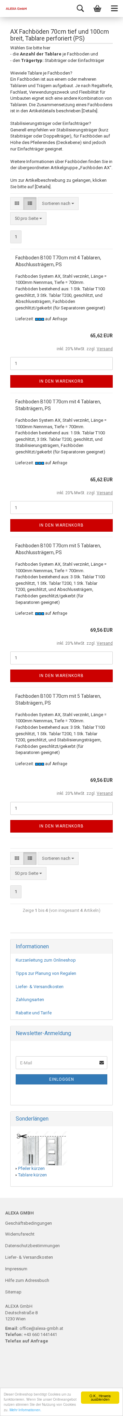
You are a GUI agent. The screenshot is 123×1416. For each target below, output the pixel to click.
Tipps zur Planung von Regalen (46, 973)
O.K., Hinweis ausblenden (100, 1397)
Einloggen (61, 1079)
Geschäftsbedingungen (28, 1223)
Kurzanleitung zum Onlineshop (46, 960)
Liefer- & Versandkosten (40, 986)
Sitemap (13, 1291)
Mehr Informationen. (25, 1409)
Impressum (16, 1268)
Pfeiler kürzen (31, 1168)
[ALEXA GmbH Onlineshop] (13, 8)
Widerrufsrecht (20, 1234)
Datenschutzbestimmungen (32, 1245)
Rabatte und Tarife (34, 1012)
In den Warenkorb (61, 381)
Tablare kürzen (32, 1174)
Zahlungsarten (30, 999)
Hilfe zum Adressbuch (27, 1280)
